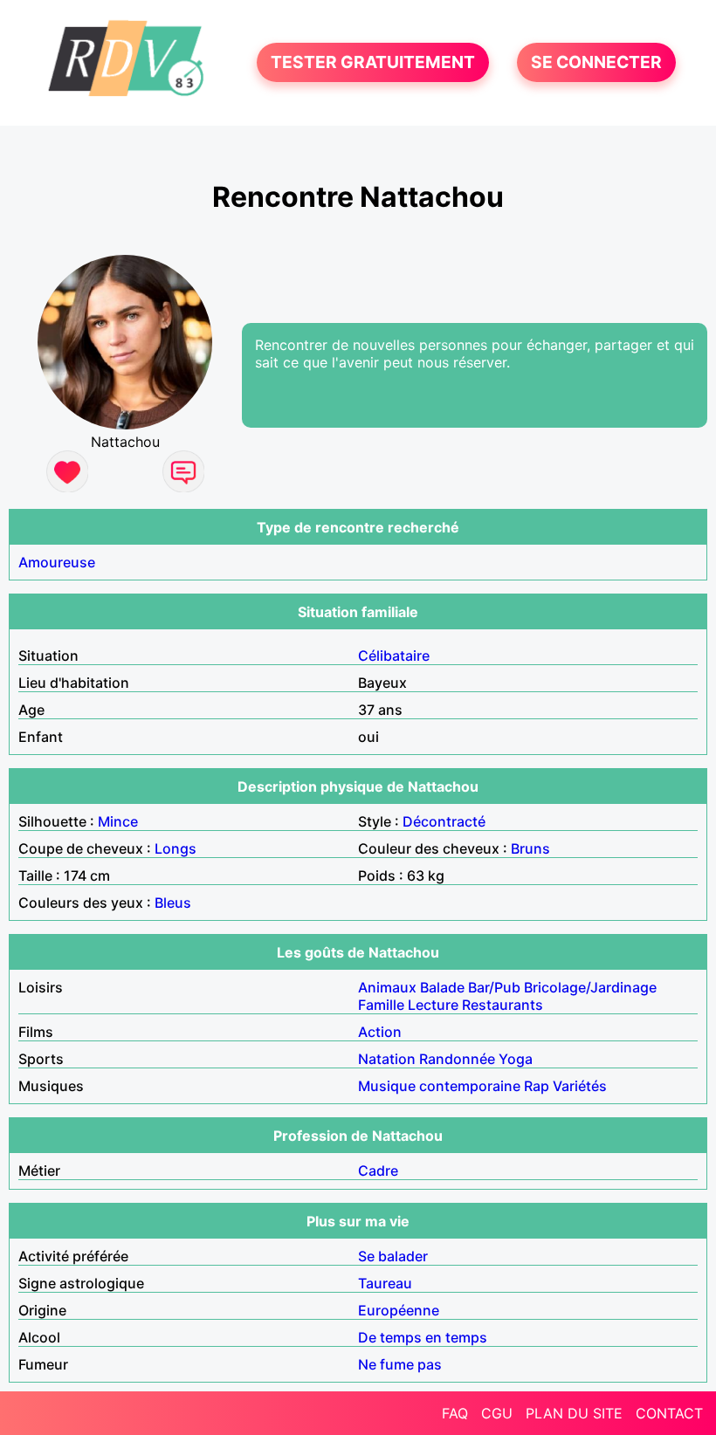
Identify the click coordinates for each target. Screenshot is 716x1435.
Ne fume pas (400, 1364)
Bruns (530, 848)
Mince (118, 821)
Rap (536, 1086)
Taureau (385, 1283)
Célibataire (394, 655)
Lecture (433, 1004)
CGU (497, 1413)
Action (380, 1031)
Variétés (580, 1086)
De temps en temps (422, 1337)
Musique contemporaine (439, 1086)
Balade (442, 987)
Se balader (393, 1256)
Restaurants (502, 1004)
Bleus (173, 902)
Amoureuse (56, 562)
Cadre (378, 1170)
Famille (381, 1004)
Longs (175, 848)
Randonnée (457, 1059)
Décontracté (444, 821)
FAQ (455, 1413)
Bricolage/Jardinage (590, 987)
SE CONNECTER (596, 62)
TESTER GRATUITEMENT (373, 62)
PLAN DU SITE (574, 1413)
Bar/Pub (494, 987)
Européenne (398, 1310)
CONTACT (669, 1413)
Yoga (516, 1059)
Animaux (387, 987)
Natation (387, 1059)
